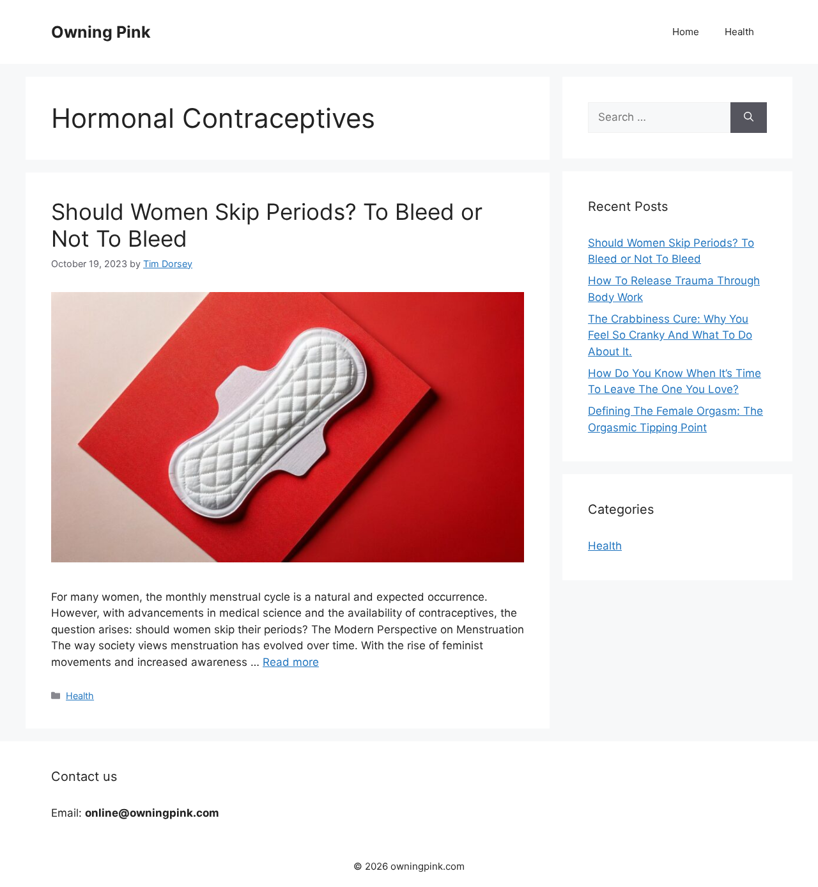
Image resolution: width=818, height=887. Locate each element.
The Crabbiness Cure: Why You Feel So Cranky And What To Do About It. (670, 335)
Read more (291, 662)
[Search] (748, 117)
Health (739, 32)
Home (685, 32)
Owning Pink (101, 32)
